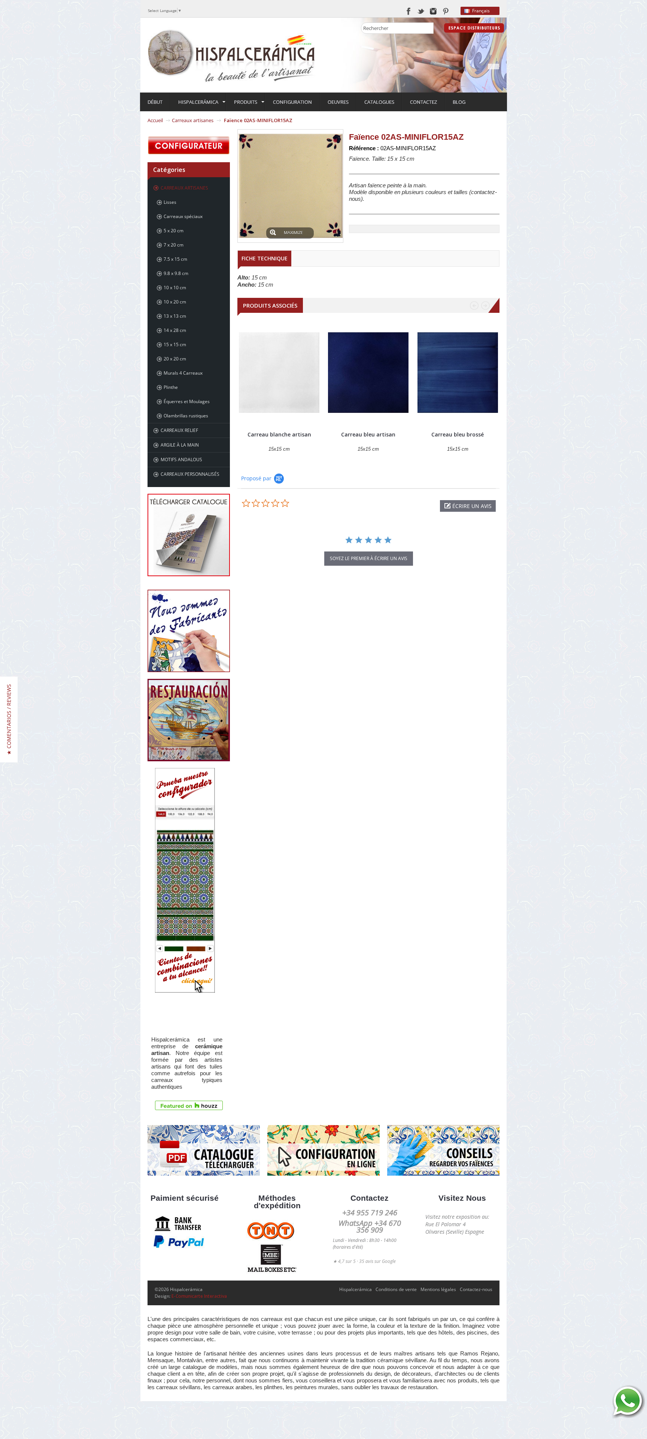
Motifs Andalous (181, 459)
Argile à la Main (180, 445)
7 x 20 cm (173, 245)
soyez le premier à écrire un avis (368, 558)
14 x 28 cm (175, 330)
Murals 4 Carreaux (183, 373)
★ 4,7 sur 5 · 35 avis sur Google (364, 1261)
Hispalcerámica (355, 1289)
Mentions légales (438, 1289)
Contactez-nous (476, 1289)
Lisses (170, 202)
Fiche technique (265, 258)
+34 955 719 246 (369, 1212)
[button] (468, 506)
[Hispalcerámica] (232, 54)
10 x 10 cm (175, 287)
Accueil (155, 120)
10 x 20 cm (175, 302)
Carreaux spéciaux (183, 216)
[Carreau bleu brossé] (457, 372)
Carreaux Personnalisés (190, 474)
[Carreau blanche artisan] (279, 372)
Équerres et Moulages (187, 401)
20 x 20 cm (175, 359)
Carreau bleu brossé (457, 434)
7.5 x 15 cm (175, 259)
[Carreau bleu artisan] (368, 372)
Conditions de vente (396, 1289)
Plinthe (171, 387)
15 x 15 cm (175, 344)
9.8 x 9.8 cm (176, 273)
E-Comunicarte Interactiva (199, 1296)
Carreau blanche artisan (279, 434)
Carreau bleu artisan (368, 434)
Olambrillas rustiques (186, 415)
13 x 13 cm (175, 316)
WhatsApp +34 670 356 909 (369, 1226)
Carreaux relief (179, 430)
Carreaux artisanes (192, 120)
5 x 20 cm (173, 230)
